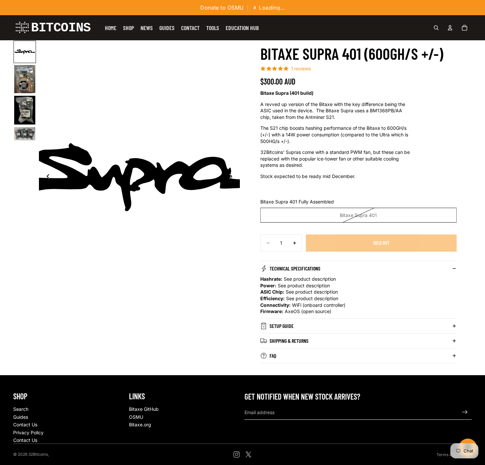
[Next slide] (232, 177)
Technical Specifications (295, 268)
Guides (20, 417)
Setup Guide (282, 326)
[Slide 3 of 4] (24, 110)
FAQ (273, 355)
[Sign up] (465, 412)
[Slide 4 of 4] (24, 133)
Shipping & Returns (289, 341)
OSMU (136, 417)
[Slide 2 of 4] (24, 79)
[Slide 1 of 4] (24, 51)
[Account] (450, 27)
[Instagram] (237, 454)
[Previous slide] (46, 177)
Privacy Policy (28, 432)
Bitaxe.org (140, 424)
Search (20, 409)
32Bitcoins (38, 454)
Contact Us (25, 424)
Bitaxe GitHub (144, 409)
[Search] (436, 27)
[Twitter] (248, 454)
